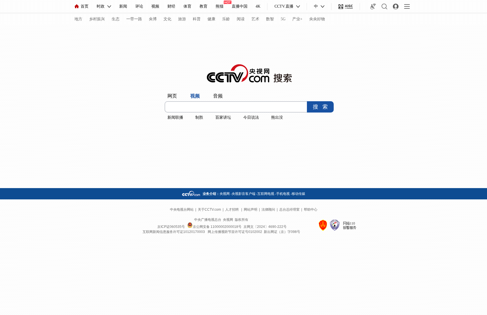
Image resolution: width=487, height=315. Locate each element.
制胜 (199, 117)
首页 (84, 6)
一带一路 (134, 19)
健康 (211, 19)
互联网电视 (265, 194)
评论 (139, 6)
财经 (171, 6)
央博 (153, 19)
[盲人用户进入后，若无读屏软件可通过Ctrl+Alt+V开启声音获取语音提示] (373, 6)
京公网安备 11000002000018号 (217, 227)
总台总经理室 (289, 210)
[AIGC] (345, 6)
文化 (167, 19)
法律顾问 (268, 210)
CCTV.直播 (284, 6)
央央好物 (317, 19)
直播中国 (239, 6)
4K (258, 6)
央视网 (225, 194)
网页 (172, 96)
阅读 (241, 19)
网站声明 (250, 210)
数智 (270, 19)
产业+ (297, 19)
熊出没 (277, 117)
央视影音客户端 (243, 194)
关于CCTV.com (209, 210)
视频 (155, 6)
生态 (115, 19)
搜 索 (320, 107)
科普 (197, 19)
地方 (78, 19)
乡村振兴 (97, 19)
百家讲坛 (223, 117)
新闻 (123, 6)
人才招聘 (232, 210)
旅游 (182, 19)
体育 (187, 6)
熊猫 (219, 6)
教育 (203, 6)
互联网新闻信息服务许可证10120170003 (174, 232)
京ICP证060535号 (171, 227)
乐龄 (226, 19)
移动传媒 (298, 194)
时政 (101, 6)
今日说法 (251, 117)
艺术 (255, 19)
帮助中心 (310, 210)
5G (283, 19)
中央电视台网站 (182, 210)
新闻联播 (175, 117)
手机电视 (283, 194)
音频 (218, 96)
